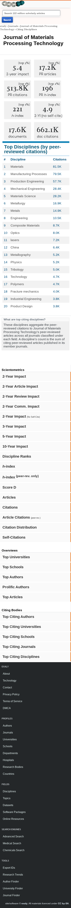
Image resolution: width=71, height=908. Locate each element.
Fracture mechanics (25, 291)
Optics (15, 233)
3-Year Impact (14, 426)
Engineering (19, 218)
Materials (17, 166)
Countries (8, 773)
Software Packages (14, 812)
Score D (9, 487)
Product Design (22, 306)
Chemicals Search (13, 850)
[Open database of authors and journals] (13, 2)
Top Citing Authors (18, 617)
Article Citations (21, 517)
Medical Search (12, 843)
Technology (19, 276)
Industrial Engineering (26, 299)
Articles (9, 497)
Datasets (8, 805)
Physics (16, 262)
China (15, 247)
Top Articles (12, 597)
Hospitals (8, 760)
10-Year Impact (15, 446)
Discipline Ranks (16, 456)
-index (8, 466)
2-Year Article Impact (20, 386)
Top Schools (12, 567)
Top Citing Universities (21, 627)
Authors (7, 725)
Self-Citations (13, 537)
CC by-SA (63, 903)
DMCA (7, 708)
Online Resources (13, 819)
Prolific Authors (15, 587)
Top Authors (12, 577)
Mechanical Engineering (28, 188)
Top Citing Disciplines (20, 657)
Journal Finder (11, 895)
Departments (10, 753)
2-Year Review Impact (20, 396)
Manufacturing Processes (29, 174)
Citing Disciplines (26, 29)
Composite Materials (25, 225)
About (6, 673)
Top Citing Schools (18, 637)
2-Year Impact (14, 376)
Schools (7, 746)
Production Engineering (27, 181)
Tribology (17, 269)
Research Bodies (13, 767)
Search (7, 20)
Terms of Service (12, 701)
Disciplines (9, 791)
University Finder (13, 888)
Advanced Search (13, 836)
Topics (6, 798)
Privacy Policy (11, 694)
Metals (15, 210)
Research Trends (13, 874)
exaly (3, 26)
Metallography (21, 255)
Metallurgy (18, 203)
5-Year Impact (14, 436)
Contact (7, 687)
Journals (13, 26)
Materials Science (23, 196)
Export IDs (9, 867)
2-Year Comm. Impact (20, 406)
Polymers (17, 284)
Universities (10, 739)
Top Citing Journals (19, 647)
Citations (10, 507)
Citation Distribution (19, 527)
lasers (15, 240)
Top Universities (16, 557)
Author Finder (11, 881)
